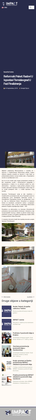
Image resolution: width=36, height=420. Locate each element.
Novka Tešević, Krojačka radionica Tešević (21, 307)
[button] (32, 4)
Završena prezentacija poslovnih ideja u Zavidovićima (21, 348)
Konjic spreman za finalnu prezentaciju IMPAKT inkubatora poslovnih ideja (22, 362)
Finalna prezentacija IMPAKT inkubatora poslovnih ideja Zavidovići (23, 377)
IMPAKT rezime (18, 320)
